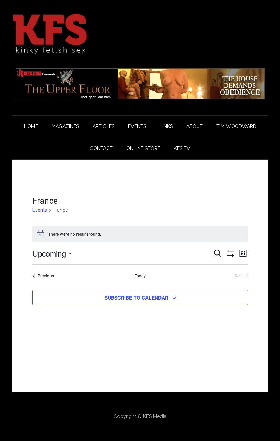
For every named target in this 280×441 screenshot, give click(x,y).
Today (140, 275)
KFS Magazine (140, 34)
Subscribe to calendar (136, 297)
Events (39, 210)
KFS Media (154, 416)
